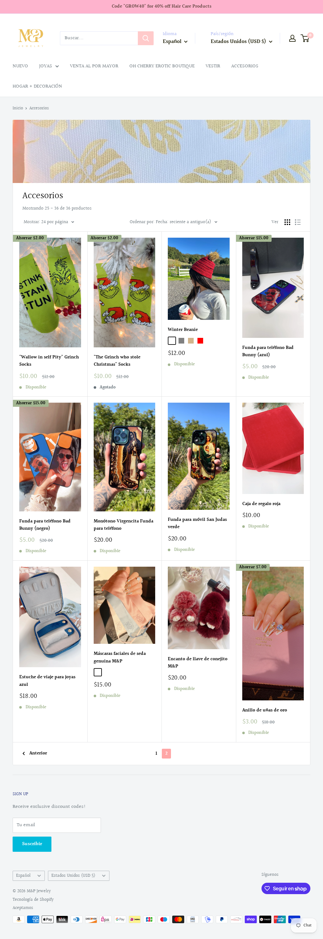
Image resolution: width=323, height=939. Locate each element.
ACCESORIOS (244, 66)
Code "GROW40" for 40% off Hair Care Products (161, 6)
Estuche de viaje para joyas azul (47, 681)
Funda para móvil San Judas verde (197, 523)
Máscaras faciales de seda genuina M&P (120, 657)
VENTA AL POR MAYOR (94, 66)
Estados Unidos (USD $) (73, 875)
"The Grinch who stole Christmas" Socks (117, 361)
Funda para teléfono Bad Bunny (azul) (268, 351)
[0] (305, 38)
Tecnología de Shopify (33, 899)
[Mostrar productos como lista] (298, 222)
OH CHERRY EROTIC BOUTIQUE (162, 66)
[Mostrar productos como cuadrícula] (287, 222)
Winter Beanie (183, 329)
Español (23, 875)
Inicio (18, 108)
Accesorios (39, 108)
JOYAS (45, 66)
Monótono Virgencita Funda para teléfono (123, 525)
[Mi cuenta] (292, 38)
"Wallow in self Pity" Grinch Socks (49, 361)
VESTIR (213, 66)
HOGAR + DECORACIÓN (37, 86)
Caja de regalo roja (261, 504)
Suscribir (32, 844)
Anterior (38, 753)
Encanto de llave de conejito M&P (197, 662)
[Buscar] (146, 38)
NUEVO (20, 66)
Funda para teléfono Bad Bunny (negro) (45, 525)
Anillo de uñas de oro (264, 710)
